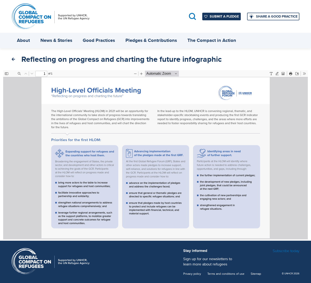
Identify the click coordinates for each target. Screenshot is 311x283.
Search (192, 16)
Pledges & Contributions (151, 40)
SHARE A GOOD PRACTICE (276, 16)
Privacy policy (192, 274)
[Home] (50, 16)
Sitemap (256, 274)
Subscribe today (286, 250)
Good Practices (99, 40)
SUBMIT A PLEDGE (224, 16)
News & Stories (56, 40)
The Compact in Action (211, 40)
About (23, 40)
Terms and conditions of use (225, 274)
